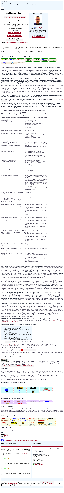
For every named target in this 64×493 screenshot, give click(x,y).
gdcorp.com (24, 453)
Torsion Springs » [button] (34, 440)
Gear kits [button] (44, 418)
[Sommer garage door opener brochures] (20, 403)
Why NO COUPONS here (30, 350)
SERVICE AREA (4, 1)
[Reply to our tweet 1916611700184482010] (2, 468)
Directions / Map (39, 464)
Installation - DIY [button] (42, 424)
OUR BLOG (39, 27)
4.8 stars (5, 59)
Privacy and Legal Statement (47, 482)
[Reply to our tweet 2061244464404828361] (2, 458)
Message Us (20, 40)
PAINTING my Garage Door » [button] (21, 440)
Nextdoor (53, 60)
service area (8, 341)
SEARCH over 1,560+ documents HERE (15, 17)
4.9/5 (5, 63)
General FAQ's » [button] (9, 440)
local (22, 62)
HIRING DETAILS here (38, 36)
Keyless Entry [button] (5, 424)
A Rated (36, 60)
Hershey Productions (13, 483)
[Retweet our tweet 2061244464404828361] (5, 458)
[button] (20, 392)
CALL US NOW (11, 40)
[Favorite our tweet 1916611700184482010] (9, 468)
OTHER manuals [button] (51, 424)
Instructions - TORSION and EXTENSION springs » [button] (21, 365)
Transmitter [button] (14, 424)
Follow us (13, 63)
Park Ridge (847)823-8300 (14, 35)
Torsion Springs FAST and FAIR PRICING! (17, 42)
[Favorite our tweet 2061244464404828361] (9, 458)
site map (51, 483)
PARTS (6, 435)
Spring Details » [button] (4, 365)
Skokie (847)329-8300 (14, 32)
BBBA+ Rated (29, 60)
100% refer (44, 60)
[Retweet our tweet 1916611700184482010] (5, 468)
